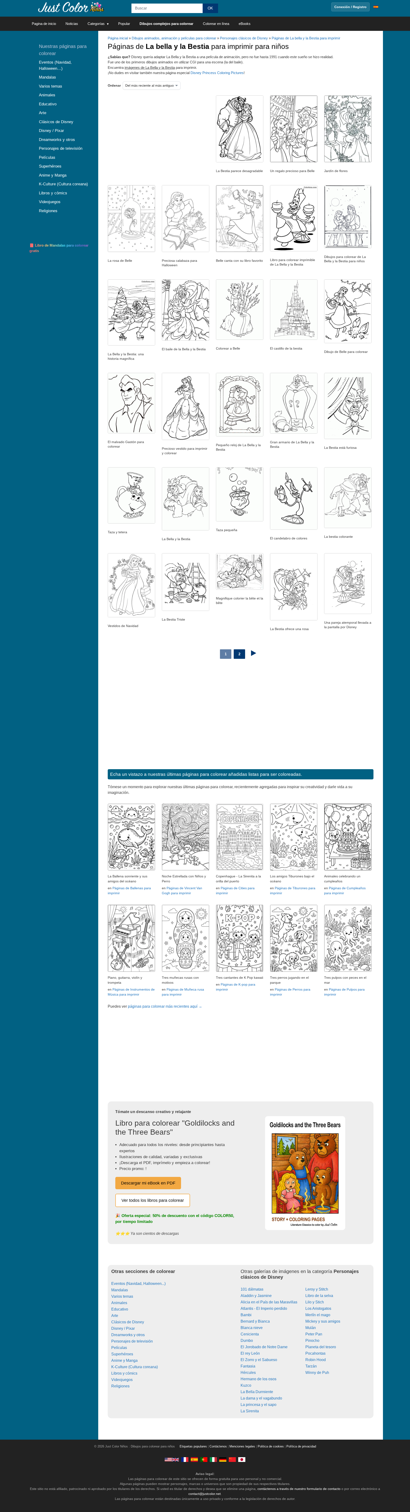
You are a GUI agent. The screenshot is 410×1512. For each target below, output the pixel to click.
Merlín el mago (317, 1315)
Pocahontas (315, 1353)
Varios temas (122, 1296)
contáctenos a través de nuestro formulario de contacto (298, 1489)
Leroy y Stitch (316, 1289)
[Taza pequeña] (239, 520)
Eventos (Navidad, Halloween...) (138, 1284)
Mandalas (119, 1290)
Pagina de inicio (44, 24)
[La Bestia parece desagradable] (239, 161)
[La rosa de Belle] (131, 251)
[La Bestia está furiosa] (348, 438)
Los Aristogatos (318, 1308)
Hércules (248, 1373)
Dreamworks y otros (128, 1335)
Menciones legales (242, 1446)
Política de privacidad (301, 1446)
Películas (119, 1348)
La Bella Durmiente (257, 1392)
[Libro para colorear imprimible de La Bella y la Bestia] (293, 250)
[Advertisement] (156, 133)
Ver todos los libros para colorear (152, 1200)
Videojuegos (122, 1380)
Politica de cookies (271, 1446)
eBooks (245, 24)
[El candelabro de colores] (293, 528)
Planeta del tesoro (320, 1347)
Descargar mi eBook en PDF (148, 1183)
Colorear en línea (216, 24)
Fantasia (248, 1366)
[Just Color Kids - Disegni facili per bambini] (213, 1459)
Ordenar (114, 85)
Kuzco (246, 1385)
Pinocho (312, 1341)
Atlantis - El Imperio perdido (264, 1308)
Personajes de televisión (132, 1341)
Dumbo (247, 1341)
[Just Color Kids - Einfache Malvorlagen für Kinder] (222, 1459)
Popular (124, 24)
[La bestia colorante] (348, 527)
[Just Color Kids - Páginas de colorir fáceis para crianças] (203, 1459)
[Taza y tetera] (131, 522)
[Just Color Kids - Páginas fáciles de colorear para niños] (194, 1459)
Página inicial (118, 38)
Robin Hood (315, 1360)
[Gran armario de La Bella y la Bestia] (293, 432)
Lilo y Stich (314, 1302)
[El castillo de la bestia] (293, 339)
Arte (114, 1316)
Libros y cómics (124, 1373)
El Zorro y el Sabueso (259, 1360)
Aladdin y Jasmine (256, 1296)
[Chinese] (232, 1459)
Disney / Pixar (123, 1328)
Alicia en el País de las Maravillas (269, 1302)
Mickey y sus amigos (322, 1321)
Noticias (71, 24)
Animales (119, 1303)
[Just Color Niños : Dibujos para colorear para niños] (71, 7)
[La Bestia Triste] (185, 610)
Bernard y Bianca (255, 1321)
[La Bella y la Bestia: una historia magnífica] (131, 344)
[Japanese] (241, 1459)
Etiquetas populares (193, 1446)
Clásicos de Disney (127, 1322)
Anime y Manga (124, 1360)
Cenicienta (250, 1334)
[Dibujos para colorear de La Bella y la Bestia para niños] (348, 247)
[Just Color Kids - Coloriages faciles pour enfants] (184, 1459)
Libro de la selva (319, 1296)
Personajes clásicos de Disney (244, 38)
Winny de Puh (317, 1373)
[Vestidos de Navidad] (131, 616)
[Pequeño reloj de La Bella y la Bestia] (239, 435)
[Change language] (375, 6)
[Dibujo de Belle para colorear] (348, 342)
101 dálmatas (252, 1289)
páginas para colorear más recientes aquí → (165, 1006)
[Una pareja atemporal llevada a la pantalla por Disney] (348, 613)
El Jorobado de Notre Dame (264, 1347)
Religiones (120, 1386)
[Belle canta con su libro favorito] (239, 251)
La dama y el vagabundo (261, 1398)
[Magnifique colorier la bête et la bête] (239, 588)
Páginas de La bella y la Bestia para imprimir (306, 38)
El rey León (250, 1353)
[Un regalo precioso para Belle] (293, 161)
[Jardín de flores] (348, 161)
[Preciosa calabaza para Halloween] (185, 251)
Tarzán (311, 1366)
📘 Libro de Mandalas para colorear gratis (59, 248)
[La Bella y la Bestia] (185, 529)
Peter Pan (313, 1334)
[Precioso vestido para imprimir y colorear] (185, 439)
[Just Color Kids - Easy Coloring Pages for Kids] (172, 1459)
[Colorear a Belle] (239, 339)
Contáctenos (218, 1446)
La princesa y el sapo (258, 1405)
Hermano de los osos (258, 1379)
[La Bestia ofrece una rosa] (293, 619)
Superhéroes (122, 1354)
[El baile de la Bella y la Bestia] (185, 339)
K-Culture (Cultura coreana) (134, 1367)
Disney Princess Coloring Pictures (217, 73)
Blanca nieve (252, 1328)
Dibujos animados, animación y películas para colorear (174, 38)
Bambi (246, 1315)
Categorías (96, 24)
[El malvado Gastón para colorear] (131, 432)
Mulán (310, 1328)
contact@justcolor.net (204, 1494)
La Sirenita (250, 1411)
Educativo (119, 1309)
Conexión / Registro (350, 7)
